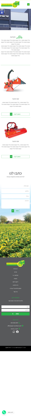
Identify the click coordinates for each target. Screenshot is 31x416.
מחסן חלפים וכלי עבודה (15, 288)
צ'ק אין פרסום (19, 347)
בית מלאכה (15, 285)
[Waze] (13, 331)
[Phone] (4, 412)
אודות (15, 272)
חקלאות (16, 275)
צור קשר (15, 291)
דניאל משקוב (8, 347)
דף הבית (15, 269)
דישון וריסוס (15, 282)
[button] (2, 12)
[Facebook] (17, 331)
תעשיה (15, 278)
